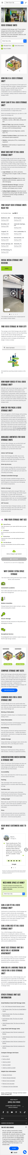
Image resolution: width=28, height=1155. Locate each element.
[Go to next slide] (26, 849)
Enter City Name (10, 347)
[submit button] (4, 348)
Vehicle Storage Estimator (9, 1077)
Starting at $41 (17, 227)
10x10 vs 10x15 (6, 1062)
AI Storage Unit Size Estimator (10, 1086)
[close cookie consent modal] (26, 1127)
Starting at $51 (17, 240)
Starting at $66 (5, 226)
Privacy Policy (20, 1137)
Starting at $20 (17, 246)
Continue (15, 559)
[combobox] (14, 2)
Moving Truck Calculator (8, 1080)
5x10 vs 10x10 (6, 1059)
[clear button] (25, 348)
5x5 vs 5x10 (5, 1056)
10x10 (6, 268)
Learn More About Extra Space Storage (13, 1106)
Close (14, 1148)
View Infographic (9, 690)
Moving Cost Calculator (8, 1083)
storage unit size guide (19, 1092)
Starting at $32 (5, 233)
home (2, 1092)
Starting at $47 (17, 220)
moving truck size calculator (15, 982)
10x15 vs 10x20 (6, 1065)
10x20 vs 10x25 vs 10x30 (8, 1067)
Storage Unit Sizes (7, 1075)
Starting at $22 (5, 246)
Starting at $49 (5, 220)
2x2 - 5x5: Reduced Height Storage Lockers (13, 1006)
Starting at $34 (5, 252)
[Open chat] (25, 1152)
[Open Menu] (2, 2)
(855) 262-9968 (14, 1102)
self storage (8, 1092)
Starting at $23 (5, 240)
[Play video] (13, 293)
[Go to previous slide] (2, 849)
